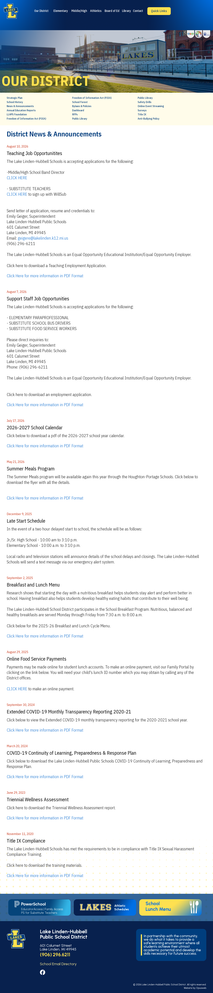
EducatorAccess (32, 909)
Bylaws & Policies (81, 106)
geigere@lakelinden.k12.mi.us (43, 238)
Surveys (142, 110)
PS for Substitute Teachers (39, 913)
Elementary (60, 11)
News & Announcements (20, 106)
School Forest (80, 102)
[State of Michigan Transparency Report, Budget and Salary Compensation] (198, 34)
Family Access (54, 909)
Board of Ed (112, 11)
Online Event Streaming (151, 106)
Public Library (79, 118)
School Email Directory (58, 964)
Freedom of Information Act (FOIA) (26, 118)
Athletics (96, 11)
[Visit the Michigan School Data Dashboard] (206, 34)
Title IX (142, 114)
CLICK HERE (17, 177)
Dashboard (78, 110)
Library (126, 11)
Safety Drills (144, 102)
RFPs (75, 114)
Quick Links (159, 11)
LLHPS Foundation (17, 114)
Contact (138, 11)
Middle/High (79, 11)
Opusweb (201, 988)
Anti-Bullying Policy (148, 118)
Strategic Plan (14, 98)
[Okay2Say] (190, 34)
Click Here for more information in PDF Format (45, 275)
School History (15, 102)
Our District (41, 11)
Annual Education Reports (21, 110)
